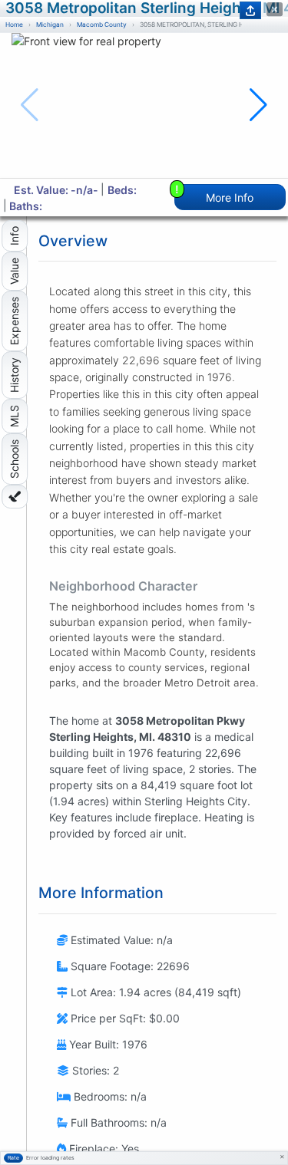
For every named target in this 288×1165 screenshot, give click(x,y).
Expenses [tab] (14, 321)
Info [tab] (14, 235)
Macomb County (102, 24)
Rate (13, 1157)
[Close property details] (274, 10)
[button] (258, 105)
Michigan (50, 24)
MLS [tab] (14, 416)
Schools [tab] (14, 459)
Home (14, 24)
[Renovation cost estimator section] (15, 496)
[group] (144, 105)
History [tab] (14, 375)
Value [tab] (14, 271)
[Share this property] (250, 10)
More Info (214, 193)
